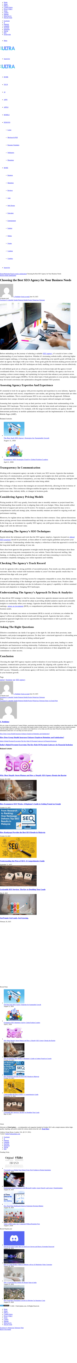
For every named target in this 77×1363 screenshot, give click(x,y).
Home (5, 2)
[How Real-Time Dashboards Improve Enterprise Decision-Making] (14, 1204)
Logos (9, 130)
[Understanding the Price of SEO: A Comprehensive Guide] (18, 857)
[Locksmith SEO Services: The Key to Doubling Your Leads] (18, 886)
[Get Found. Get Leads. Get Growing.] (18, 914)
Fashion (10, 228)
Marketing (11, 183)
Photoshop (11, 160)
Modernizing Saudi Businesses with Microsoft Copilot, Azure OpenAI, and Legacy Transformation (33, 1188)
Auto (9, 198)
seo (14, 680)
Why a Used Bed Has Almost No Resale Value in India (20, 1282)
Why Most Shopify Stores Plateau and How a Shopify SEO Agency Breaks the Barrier (33, 775)
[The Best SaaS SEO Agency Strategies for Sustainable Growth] (14, 435)
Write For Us (7, 16)
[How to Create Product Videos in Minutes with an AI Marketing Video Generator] (14, 1263)
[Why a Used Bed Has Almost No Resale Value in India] (14, 1281)
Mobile (7, 115)
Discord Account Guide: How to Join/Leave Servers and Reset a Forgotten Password (29, 1246)
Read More (45, 1129)
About (6, 4)
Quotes (10, 243)
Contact (6, 12)
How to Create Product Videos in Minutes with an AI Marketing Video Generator (28, 1264)
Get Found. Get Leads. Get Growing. (14, 918)
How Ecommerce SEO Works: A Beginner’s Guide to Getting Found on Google (30, 804)
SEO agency (47, 354)
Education (11, 213)
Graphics (10, 258)
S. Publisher (17, 296)
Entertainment (12, 221)
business (9, 680)
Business (10, 175)
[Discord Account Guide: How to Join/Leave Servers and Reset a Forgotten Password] (14, 1245)
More (6, 168)
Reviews (10, 190)
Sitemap (6, 14)
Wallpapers (11, 152)
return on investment (15, 606)
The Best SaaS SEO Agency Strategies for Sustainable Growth (26, 438)
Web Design (11, 205)
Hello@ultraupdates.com (12, 1134)
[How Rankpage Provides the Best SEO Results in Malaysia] (18, 829)
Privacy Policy (8, 9)
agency (2, 680)
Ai (4, 92)
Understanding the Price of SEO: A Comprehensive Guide (22, 861)
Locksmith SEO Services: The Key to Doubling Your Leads (22, 889)
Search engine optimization (19, 274)
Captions (10, 251)
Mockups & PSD (13, 137)
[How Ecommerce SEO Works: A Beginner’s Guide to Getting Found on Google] (18, 800)
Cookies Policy (8, 7)
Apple (6, 107)
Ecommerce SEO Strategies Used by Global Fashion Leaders (26, 459)
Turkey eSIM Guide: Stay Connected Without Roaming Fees (22, 1224)
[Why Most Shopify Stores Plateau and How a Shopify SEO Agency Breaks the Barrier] (18, 772)
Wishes (10, 236)
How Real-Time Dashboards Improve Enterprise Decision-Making (23, 1206)
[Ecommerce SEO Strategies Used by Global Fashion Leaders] (14, 457)
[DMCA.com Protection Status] (4, 1306)
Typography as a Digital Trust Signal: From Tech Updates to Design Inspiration (27, 1170)
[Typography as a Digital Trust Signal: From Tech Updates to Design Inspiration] (14, 1168)
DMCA (6, 6)
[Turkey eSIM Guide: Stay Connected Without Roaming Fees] (14, 1222)
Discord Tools (8, 17)
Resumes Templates (13, 145)
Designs (7, 122)
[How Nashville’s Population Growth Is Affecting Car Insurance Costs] (14, 1299)
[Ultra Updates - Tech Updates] (14, 50)
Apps (5, 99)
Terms (5, 11)
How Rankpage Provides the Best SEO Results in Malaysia (22, 832)
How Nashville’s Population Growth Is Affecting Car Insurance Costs (24, 1300)
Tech (6, 84)
